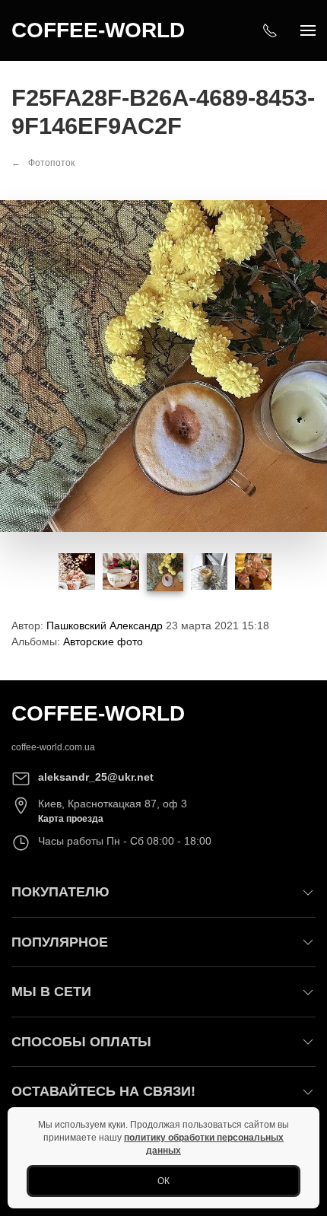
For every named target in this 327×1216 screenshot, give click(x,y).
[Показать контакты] (270, 30)
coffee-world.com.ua (53, 747)
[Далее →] (163, 365)
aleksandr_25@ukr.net (96, 777)
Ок (163, 1181)
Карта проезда (70, 818)
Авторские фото (103, 641)
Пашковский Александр (104, 625)
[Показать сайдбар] (308, 30)
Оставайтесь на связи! (103, 1091)
